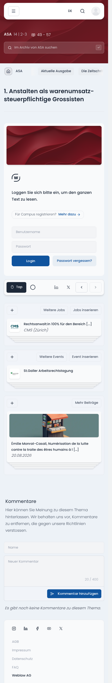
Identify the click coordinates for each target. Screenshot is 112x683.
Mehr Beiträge (86, 403)
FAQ (15, 667)
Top (19, 287)
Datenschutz (22, 659)
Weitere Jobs (54, 310)
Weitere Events (52, 357)
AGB (15, 642)
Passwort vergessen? (74, 261)
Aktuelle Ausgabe (56, 71)
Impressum (21, 650)
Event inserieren (85, 357)
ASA (19, 71)
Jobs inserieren (85, 310)
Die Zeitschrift (92, 71)
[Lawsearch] (98, 47)
